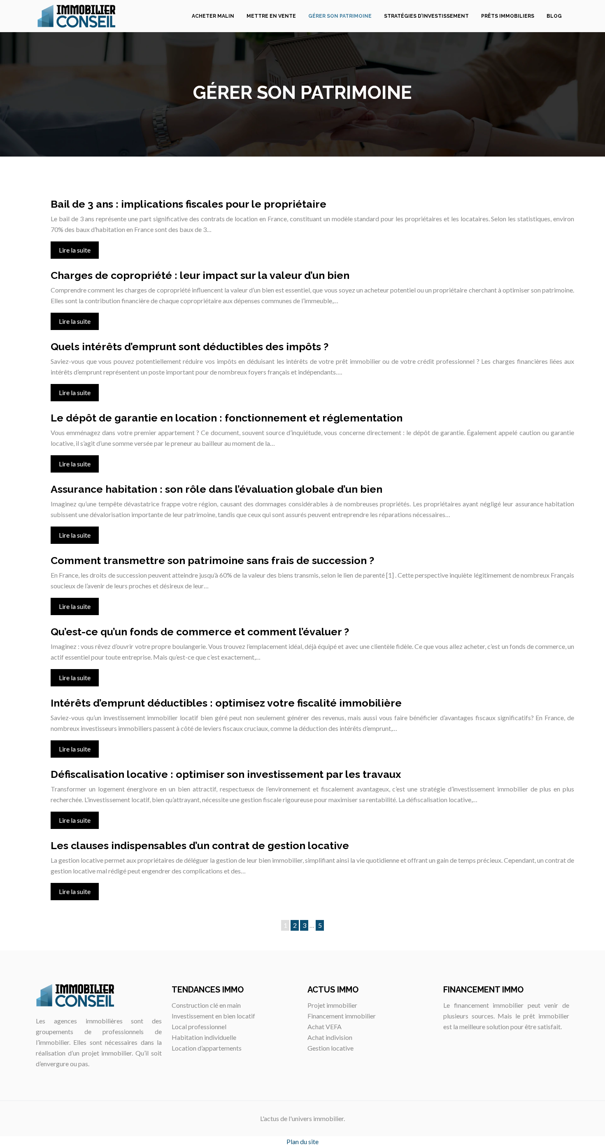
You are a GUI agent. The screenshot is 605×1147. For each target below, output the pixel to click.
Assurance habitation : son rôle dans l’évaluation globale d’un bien (216, 489)
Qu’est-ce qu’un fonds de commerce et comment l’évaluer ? (200, 631)
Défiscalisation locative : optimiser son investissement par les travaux (226, 774)
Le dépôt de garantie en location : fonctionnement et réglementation (227, 418)
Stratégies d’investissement (426, 16)
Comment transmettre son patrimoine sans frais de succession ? (212, 560)
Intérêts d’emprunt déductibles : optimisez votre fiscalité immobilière (226, 703)
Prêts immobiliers (507, 16)
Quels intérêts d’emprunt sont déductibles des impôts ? (189, 346)
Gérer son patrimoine (340, 16)
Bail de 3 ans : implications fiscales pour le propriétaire (188, 204)
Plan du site (302, 1141)
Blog (554, 16)
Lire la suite (75, 250)
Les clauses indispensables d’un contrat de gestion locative (200, 845)
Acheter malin (213, 16)
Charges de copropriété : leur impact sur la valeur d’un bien (200, 275)
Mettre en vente (271, 16)
